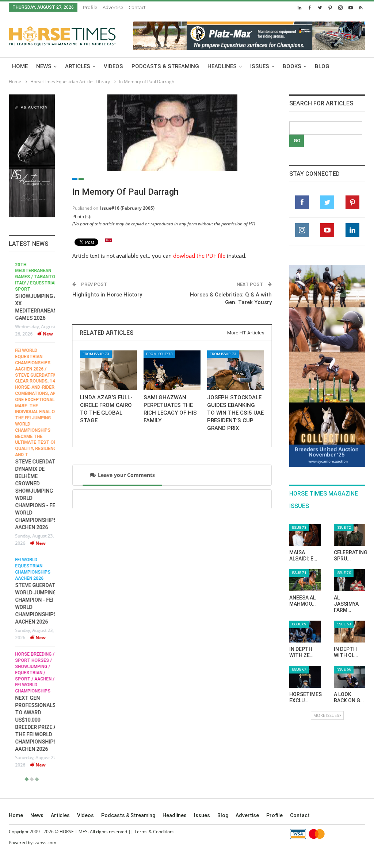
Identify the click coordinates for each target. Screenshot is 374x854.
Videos (113, 66)
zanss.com (45, 842)
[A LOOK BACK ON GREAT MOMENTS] (349, 677)
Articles (77, 66)
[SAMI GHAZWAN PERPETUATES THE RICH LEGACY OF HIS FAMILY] (172, 370)
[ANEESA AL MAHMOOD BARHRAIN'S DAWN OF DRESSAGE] (305, 580)
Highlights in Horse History (107, 294)
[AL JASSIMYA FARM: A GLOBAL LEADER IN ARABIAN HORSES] (349, 580)
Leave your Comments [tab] (126, 474)
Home (20, 66)
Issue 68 (343, 624)
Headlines (222, 66)
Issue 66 (343, 669)
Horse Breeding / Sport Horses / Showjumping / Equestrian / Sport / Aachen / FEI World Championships (28, 673)
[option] (32, 518)
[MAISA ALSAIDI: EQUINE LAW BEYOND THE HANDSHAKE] (305, 535)
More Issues (326, 715)
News (43, 66)
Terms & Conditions (154, 831)
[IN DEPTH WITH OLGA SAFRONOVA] (349, 632)
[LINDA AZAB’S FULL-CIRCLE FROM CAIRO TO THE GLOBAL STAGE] (108, 370)
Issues (259, 66)
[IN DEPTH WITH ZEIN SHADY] (305, 632)
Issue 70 (343, 573)
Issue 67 (299, 669)
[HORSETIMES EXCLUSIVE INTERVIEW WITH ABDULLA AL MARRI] (305, 677)
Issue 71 (299, 573)
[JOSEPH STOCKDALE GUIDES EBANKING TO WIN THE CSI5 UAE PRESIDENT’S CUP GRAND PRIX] (235, 370)
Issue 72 (343, 527)
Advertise (113, 7)
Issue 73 (299, 527)
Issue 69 (299, 624)
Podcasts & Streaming (165, 66)
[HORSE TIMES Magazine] (62, 34)
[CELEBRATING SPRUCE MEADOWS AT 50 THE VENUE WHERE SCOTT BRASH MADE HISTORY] (349, 535)
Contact (137, 7)
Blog (322, 66)
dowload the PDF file (199, 255)
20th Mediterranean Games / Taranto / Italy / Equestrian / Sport (31, 277)
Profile (90, 7)
